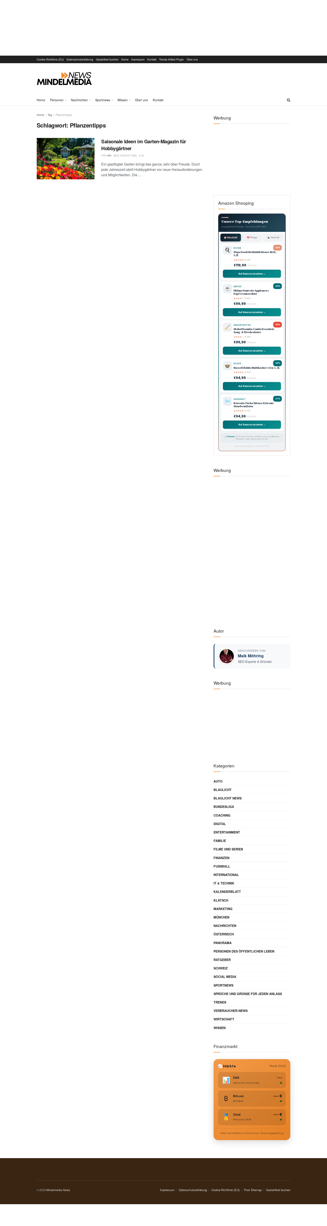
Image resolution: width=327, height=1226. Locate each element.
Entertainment (227, 832)
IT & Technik (224, 883)
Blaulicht (223, 789)
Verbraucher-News (231, 1010)
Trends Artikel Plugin (171, 59)
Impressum (138, 59)
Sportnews (102, 100)
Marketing (223, 908)
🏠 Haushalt (230, 237)
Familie (220, 840)
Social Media (225, 976)
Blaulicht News (228, 798)
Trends (220, 1002)
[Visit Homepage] (64, 79)
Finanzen (221, 858)
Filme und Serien (228, 849)
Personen (57, 100)
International (226, 874)
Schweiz (221, 968)
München (221, 917)
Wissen (122, 100)
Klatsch (221, 900)
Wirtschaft (224, 1019)
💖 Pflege (252, 237)
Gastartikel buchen (107, 59)
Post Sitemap (253, 1190)
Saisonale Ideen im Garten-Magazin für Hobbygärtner (143, 145)
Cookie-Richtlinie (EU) (50, 59)
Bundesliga (224, 806)
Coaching (222, 815)
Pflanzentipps (64, 115)
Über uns (192, 59)
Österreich (224, 934)
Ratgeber (222, 959)
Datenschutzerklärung (80, 59)
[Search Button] (288, 99)
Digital (220, 823)
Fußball (222, 866)
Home (125, 59)
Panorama (223, 943)
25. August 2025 (126, 155)
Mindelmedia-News (58, 1190)
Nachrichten (79, 100)
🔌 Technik (273, 237)
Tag (50, 115)
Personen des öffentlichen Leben (244, 951)
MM (109, 155)
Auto (218, 781)
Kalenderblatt (227, 891)
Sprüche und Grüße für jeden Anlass (248, 993)
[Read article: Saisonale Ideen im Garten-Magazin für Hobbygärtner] (66, 158)
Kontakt (151, 59)
